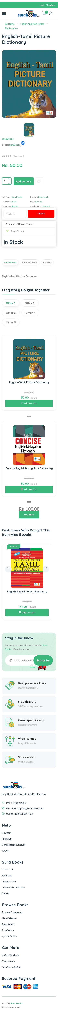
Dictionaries (11, 28)
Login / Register (48, 5)
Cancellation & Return (13, 844)
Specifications (29, 262)
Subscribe (43, 660)
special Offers (9, 936)
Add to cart (23, 181)
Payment (6, 832)
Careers (6, 893)
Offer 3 (11, 312)
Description (10, 262)
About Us (7, 875)
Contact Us (8, 869)
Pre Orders (8, 930)
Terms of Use (9, 881)
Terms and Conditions (13, 887)
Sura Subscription (11, 967)
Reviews (47, 262)
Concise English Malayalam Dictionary (29, 468)
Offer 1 (10, 303)
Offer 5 (11, 322)
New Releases (9, 918)
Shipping (6, 838)
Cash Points (8, 961)
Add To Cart (31, 403)
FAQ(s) (5, 850)
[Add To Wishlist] (39, 181)
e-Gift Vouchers (10, 955)
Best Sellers (8, 924)
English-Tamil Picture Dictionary (29, 382)
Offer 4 (30, 312)
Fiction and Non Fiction (32, 24)
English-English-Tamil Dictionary (27, 591)
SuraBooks (8, 138)
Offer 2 (30, 303)
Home (11, 24)
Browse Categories (12, 912)
